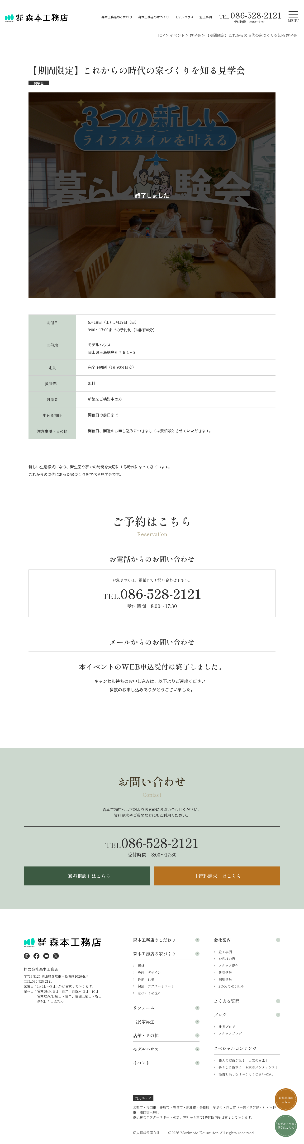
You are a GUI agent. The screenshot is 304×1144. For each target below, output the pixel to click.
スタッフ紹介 (228, 965)
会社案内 (222, 940)
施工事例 (206, 17)
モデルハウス (184, 17)
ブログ (220, 1015)
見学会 (39, 83)
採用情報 (225, 979)
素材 (141, 965)
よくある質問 (226, 1001)
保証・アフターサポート (156, 986)
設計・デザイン (149, 972)
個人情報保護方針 (146, 1132)
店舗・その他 (146, 1035)
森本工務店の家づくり (153, 17)
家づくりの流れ (149, 993)
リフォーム (143, 1008)
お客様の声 (226, 958)
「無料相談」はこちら (86, 875)
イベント (141, 1063)
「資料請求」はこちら (217, 875)
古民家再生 (143, 1021)
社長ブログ (226, 1026)
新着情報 (225, 972)
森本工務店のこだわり (116, 17)
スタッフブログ (230, 1033)
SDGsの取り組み (231, 986)
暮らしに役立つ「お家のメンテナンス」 (248, 1067)
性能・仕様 (146, 979)
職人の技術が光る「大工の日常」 (243, 1060)
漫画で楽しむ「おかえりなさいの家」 (246, 1074)
